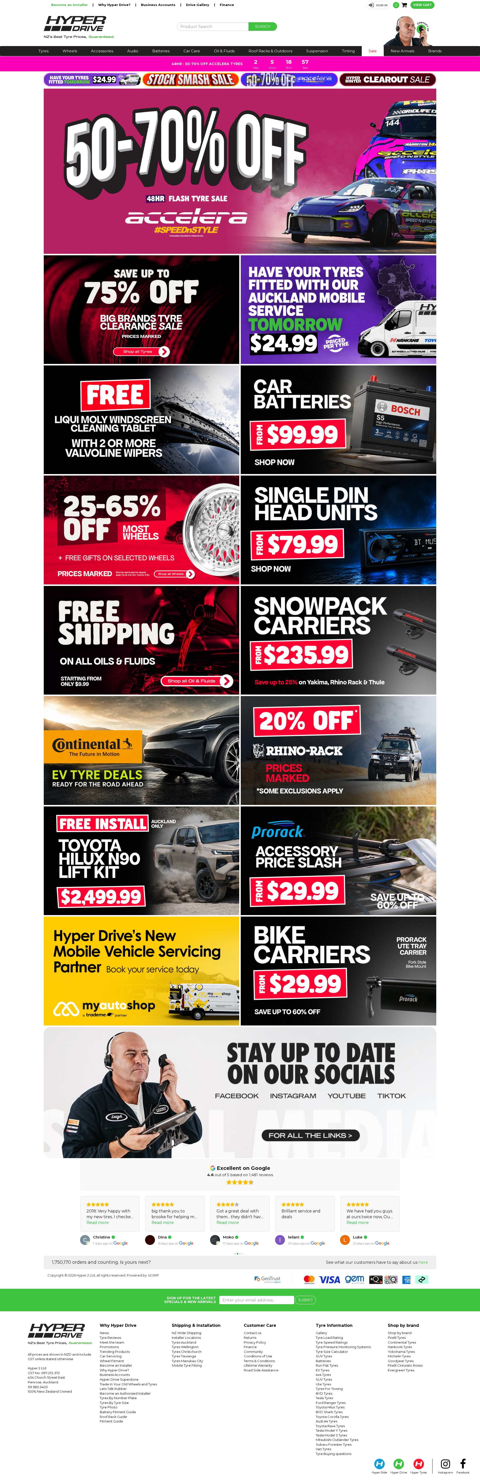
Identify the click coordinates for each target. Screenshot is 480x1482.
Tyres (43, 51)
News (104, 1333)
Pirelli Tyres (397, 1338)
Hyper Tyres (418, 1472)
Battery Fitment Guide (118, 1412)
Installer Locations (186, 1338)
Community (253, 1352)
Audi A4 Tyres (326, 1421)
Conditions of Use (258, 1356)
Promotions (109, 1347)
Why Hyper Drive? (115, 5)
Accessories (102, 51)
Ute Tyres (323, 1384)
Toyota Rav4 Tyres (330, 1426)
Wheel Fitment (112, 1361)
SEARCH (262, 26)
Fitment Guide (111, 1421)
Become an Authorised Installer (125, 1393)
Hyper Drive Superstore (119, 1379)
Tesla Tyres (324, 1398)
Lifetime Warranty (258, 1365)
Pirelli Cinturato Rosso (405, 1365)
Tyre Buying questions (333, 1454)
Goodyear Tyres (401, 1361)
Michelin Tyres (399, 1356)
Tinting (348, 51)
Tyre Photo (109, 1407)
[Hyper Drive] (107, 27)
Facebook (463, 1472)
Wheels (69, 51)
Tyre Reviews (110, 1338)
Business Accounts (158, 5)
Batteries (161, 51)
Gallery (321, 1333)
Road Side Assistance (261, 1370)
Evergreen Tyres (401, 1370)
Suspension (317, 51)
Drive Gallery (198, 5)
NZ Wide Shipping (186, 1333)
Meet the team (112, 1342)
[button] (378, 5)
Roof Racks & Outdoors (270, 51)
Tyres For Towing (329, 1389)
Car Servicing (111, 1356)
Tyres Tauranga (184, 1356)
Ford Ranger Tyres (331, 1403)
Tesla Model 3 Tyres (331, 1435)
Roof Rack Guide (113, 1417)
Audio (132, 51)
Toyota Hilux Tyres (330, 1407)
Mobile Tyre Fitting (187, 1365)
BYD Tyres (324, 1393)
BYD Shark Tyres (329, 1412)
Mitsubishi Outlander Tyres (337, 1440)
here (423, 1262)
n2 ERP (153, 1275)
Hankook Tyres (400, 1347)
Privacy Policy (255, 1342)
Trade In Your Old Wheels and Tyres (128, 1384)
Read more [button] (97, 1222)
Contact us (252, 1333)
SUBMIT (305, 1300)
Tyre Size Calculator (332, 1352)
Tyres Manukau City (187, 1361)
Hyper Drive (398, 1472)
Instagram (445, 1472)
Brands (435, 51)
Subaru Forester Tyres (334, 1444)
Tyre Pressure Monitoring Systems (343, 1347)
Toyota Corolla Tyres (332, 1417)
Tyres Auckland (184, 1342)
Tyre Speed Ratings (332, 1342)
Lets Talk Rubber (113, 1389)
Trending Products (115, 1352)
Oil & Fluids (224, 51)
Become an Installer (70, 5)
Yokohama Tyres (401, 1352)
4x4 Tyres (323, 1375)
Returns (250, 1338)
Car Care (192, 51)
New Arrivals (402, 51)
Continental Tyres (402, 1342)
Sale (373, 51)
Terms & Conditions (259, 1361)
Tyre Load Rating (329, 1338)
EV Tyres (322, 1370)
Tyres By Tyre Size (114, 1403)
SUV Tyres (324, 1356)
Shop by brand (400, 1333)
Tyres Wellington (185, 1347)
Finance (227, 5)
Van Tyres (323, 1449)
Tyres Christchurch (187, 1352)
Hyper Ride (379, 1472)
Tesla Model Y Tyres (331, 1430)
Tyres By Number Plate (118, 1398)
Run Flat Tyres (327, 1365)
